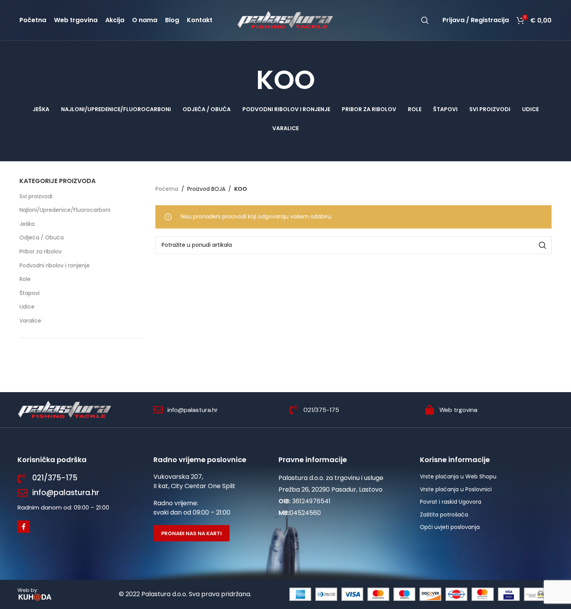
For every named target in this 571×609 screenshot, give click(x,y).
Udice (27, 307)
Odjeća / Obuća (41, 237)
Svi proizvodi (35, 196)
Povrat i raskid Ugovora (450, 502)
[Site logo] (285, 20)
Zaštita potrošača (444, 514)
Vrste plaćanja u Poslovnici (456, 489)
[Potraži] (425, 20)
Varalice (30, 321)
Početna (166, 189)
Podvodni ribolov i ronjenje (54, 265)
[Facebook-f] (23, 526)
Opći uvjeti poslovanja (450, 527)
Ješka (27, 224)
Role (25, 279)
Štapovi (29, 293)
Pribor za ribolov (40, 251)
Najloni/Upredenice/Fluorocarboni (64, 210)
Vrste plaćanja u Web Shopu (458, 476)
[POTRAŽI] (543, 245)
